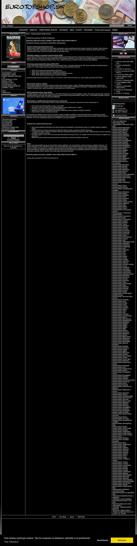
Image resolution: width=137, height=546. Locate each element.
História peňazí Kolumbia (120, 288)
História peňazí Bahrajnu (120, 144)
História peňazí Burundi (120, 171)
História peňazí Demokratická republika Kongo (122, 294)
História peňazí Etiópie (119, 200)
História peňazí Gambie (120, 222)
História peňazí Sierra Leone (121, 401)
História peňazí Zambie (119, 484)
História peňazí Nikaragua (120, 353)
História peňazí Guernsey (120, 234)
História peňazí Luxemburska (122, 316)
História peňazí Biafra (119, 156)
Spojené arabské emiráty (120, 412)
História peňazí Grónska (120, 229)
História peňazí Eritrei (119, 197)
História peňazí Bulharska (120, 169)
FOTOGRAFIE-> (7, 79)
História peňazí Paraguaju (120, 365)
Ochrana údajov (7, 121)
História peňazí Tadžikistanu (121, 444)
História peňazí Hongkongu (121, 246)
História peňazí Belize (119, 152)
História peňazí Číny (119, 181)
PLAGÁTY (79, 30)
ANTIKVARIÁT (23, 30)
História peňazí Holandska (121, 243)
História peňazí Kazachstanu (121, 283)
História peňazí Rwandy (120, 385)
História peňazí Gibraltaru (120, 226)
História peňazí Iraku (119, 251)
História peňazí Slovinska (120, 406)
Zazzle (72, 517)
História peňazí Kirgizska (120, 287)
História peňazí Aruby (119, 137)
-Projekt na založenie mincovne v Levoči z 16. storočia (123, 512)
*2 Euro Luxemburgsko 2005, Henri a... (123, 86)
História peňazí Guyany (120, 238)
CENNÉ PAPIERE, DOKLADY (48, 30)
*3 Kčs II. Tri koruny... (123, 93)
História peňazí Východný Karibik (123, 481)
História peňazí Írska (119, 254)
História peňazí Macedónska (121, 319)
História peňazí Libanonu (120, 307)
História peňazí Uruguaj (120, 470)
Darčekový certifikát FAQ (10, 127)
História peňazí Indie (119, 248)
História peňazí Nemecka (120, 348)
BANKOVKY (33, 30)
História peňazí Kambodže (121, 275)
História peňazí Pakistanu (120, 361)
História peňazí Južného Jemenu (123, 264)
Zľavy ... (4, 91)
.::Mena (13, 63)
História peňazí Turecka (120, 463)
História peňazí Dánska (120, 187)
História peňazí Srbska (119, 417)
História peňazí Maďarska (120, 322)
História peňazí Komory (120, 290)
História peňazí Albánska (120, 129)
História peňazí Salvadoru (120, 393)
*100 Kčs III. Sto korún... (124, 69)
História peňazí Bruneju (120, 168)
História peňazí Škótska (120, 404)
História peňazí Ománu (119, 357)
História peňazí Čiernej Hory (121, 177)
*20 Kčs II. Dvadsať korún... (125, 80)
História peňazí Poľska (119, 370)
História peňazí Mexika (119, 335)
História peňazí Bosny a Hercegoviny (120, 162)
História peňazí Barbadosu (121, 147)
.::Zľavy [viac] (13, 34)
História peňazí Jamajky (120, 259)
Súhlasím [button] (122, 540)
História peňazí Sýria (119, 443)
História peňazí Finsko (119, 208)
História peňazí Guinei (119, 235)
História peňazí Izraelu (119, 258)
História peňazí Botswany (120, 164)
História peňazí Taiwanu (120, 447)
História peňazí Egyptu (119, 193)
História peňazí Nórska (119, 354)
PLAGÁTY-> (6, 82)
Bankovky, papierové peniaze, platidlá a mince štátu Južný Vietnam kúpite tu (51, 40)
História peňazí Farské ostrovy (122, 201)
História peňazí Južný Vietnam (122, 479)
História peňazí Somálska (120, 409)
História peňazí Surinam (120, 430)
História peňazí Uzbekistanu (121, 471)
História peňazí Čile (118, 179)
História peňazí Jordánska (121, 267)
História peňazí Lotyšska (120, 314)
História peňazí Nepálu (119, 349)
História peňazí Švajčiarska (121, 431)
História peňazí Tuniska (120, 462)
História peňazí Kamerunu (120, 277)
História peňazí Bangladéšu (121, 145)
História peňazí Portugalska (121, 375)
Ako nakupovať (7, 122)
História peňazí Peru (119, 367)
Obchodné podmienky (9, 119)
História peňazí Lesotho (120, 306)
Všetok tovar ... (7, 92)
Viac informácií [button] (11, 542)
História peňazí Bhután (119, 155)
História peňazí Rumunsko (121, 381)
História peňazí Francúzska (121, 219)
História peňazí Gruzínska (121, 230)
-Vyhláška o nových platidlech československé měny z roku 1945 (122, 500)
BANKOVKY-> (6, 74)
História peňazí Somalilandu (121, 407)
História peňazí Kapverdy (120, 280)
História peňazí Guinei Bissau (122, 237)
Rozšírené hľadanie (13, 140)
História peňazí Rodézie (120, 378)
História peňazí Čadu (119, 172)
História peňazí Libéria (119, 309)
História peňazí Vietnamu (120, 478)
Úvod (4, 26)
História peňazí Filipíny (119, 206)
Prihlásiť (10, 26)
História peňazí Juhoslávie (121, 269)
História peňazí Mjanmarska (121, 336)
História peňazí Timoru (119, 455)
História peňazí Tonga (119, 457)
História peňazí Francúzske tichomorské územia (121, 216)
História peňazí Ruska (119, 383)
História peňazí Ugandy (120, 467)
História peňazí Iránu (119, 253)
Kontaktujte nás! (7, 124)
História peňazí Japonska (120, 261)
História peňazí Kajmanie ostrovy (123, 274)
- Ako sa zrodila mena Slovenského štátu (119, 122)
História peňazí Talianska (120, 449)
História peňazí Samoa (119, 394)
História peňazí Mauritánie (120, 333)
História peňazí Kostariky (120, 299)
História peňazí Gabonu (120, 221)
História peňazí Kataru (119, 282)
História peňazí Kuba (119, 301)
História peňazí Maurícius (120, 332)
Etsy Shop (62, 517)
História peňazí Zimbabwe (120, 489)
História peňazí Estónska (120, 198)
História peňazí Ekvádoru (120, 195)
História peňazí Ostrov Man (121, 359)
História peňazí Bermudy (120, 153)
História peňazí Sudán (119, 426)
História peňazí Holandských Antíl (123, 242)
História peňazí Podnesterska (122, 369)
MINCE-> (5, 81)
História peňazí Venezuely (120, 476)
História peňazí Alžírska (120, 131)
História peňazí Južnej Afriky (121, 271)
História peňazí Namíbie (120, 346)
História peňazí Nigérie (119, 351)
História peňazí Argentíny (120, 134)
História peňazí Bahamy (120, 142)
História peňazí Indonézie (120, 250)
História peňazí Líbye (119, 311)
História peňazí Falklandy (120, 203)
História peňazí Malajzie (120, 324)
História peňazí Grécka (120, 227)
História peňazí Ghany (119, 224)
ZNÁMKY (115, 30)
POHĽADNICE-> (7, 84)
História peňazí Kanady (120, 279)
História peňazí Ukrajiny (120, 468)
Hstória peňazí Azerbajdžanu (121, 140)
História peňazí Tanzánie (120, 451)
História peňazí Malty (119, 328)
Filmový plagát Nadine (13, 57)
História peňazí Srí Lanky (120, 418)
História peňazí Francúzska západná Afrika (121, 213)
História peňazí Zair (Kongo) (121, 483)
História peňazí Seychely (120, 399)
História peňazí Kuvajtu (119, 303)
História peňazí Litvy (119, 312)
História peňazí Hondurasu (121, 245)
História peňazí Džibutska (120, 192)
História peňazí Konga (119, 291)
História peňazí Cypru (119, 185)
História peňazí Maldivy (120, 327)
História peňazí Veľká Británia (121, 475)
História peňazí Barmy (119, 148)
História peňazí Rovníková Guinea (123, 380)
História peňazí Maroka (120, 330)
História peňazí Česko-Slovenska (123, 174)
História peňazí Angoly (119, 132)
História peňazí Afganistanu (121, 127)
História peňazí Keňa (119, 285)
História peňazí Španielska (121, 410)
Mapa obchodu (7, 125)
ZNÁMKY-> (5, 87)
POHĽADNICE (88, 30)
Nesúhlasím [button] (102, 540)
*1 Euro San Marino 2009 (124, 74)
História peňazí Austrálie (120, 139)
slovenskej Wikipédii (91, 60)
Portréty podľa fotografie (103, 30)
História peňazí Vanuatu (120, 473)
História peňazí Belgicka (120, 150)
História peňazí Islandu (119, 256)
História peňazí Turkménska (121, 465)
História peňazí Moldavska (121, 338)
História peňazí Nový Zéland (121, 356)
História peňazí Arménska (120, 135)
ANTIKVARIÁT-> (7, 73)
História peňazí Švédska (120, 438)
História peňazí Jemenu (120, 262)
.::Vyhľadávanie (13, 131)
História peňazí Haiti (118, 240)
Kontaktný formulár (121, 115)
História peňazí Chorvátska (121, 176)
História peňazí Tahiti (119, 446)
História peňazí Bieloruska (120, 158)
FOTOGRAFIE (63, 30)
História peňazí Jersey (119, 266)
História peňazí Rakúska (120, 377)
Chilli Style (81, 517)
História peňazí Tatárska (120, 452)
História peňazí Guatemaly (121, 232)
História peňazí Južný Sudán (121, 428)
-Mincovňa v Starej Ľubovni (121, 510)
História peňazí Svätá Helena (121, 433)
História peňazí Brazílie (119, 166)
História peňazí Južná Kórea (121, 272)
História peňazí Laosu (119, 304)
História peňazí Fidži (119, 205)
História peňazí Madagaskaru (122, 320)
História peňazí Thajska (120, 454)
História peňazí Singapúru (120, 402)
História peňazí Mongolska (121, 340)
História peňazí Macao (119, 317)
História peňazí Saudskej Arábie (122, 396)
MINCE (72, 30)
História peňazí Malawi (119, 325)
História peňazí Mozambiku (121, 341)
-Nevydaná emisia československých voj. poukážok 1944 (123, 492)
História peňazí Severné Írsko (122, 398)
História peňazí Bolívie (119, 160)
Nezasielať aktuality (8, 129)
